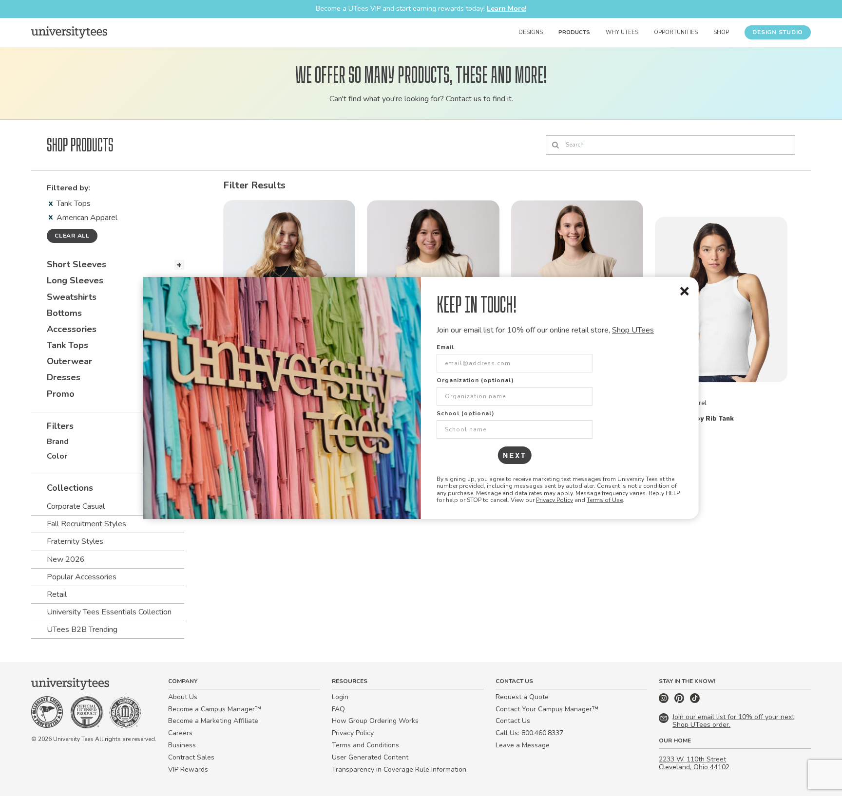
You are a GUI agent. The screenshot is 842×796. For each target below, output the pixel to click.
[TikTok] (695, 700)
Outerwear (69, 361)
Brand (58, 441)
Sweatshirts (71, 297)
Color (57, 456)
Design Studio (777, 32)
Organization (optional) (475, 380)
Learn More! (506, 8)
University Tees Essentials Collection (109, 612)
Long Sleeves (75, 280)
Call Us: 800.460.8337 (529, 733)
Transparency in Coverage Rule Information (399, 769)
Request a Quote (522, 697)
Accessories (71, 329)
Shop (721, 32)
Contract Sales (191, 757)
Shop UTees (633, 330)
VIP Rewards (188, 769)
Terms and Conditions (365, 745)
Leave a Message (523, 745)
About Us (182, 697)
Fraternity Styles (75, 541)
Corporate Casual (76, 506)
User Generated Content (370, 757)
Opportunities (676, 32)
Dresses (63, 377)
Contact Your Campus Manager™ (547, 709)
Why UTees (622, 32)
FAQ (338, 709)
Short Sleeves (76, 264)
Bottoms (64, 313)
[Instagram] (664, 700)
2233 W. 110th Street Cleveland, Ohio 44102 (694, 763)
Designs (530, 32)
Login (340, 697)
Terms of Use (605, 500)
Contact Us (513, 720)
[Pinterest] (680, 700)
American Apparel (87, 217)
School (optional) (466, 413)
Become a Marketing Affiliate (213, 720)
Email (445, 347)
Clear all (72, 236)
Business (182, 745)
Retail (57, 594)
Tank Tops (74, 203)
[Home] (69, 32)
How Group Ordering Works (375, 720)
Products (574, 32)
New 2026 (66, 559)
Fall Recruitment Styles (86, 523)
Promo (61, 394)
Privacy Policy (554, 500)
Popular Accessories (81, 577)
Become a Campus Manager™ (214, 709)
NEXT (515, 455)
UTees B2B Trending (82, 629)
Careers (180, 733)
